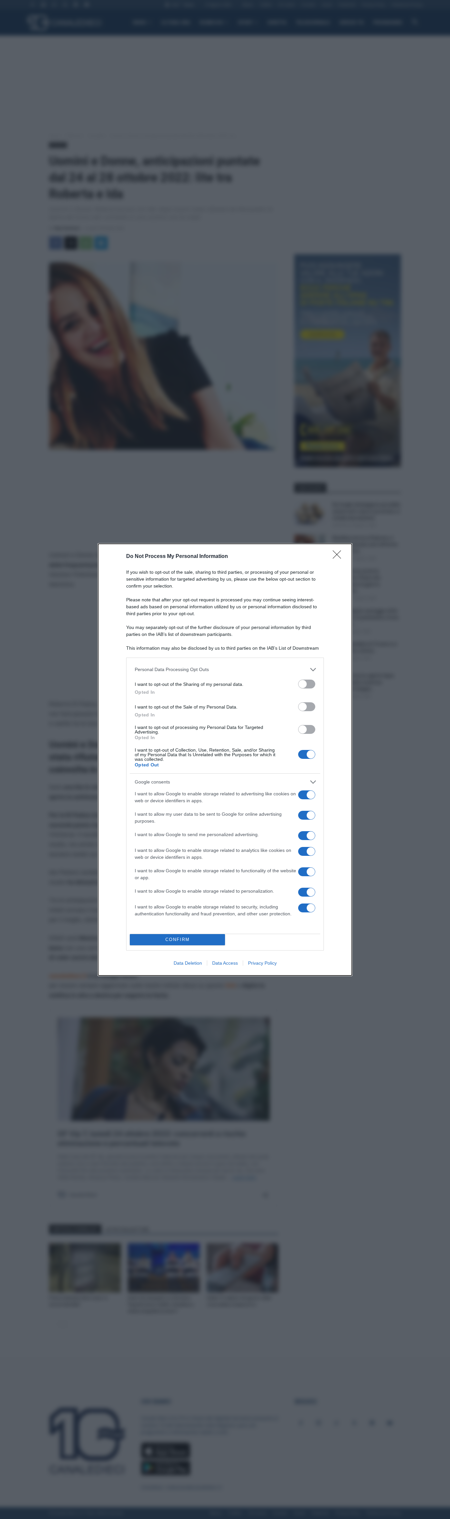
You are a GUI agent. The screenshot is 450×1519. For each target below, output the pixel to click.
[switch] (306, 684)
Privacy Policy (262, 963)
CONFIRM (177, 939)
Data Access (225, 963)
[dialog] (225, 760)
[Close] (339, 556)
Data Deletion (188, 963)
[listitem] (225, 669)
